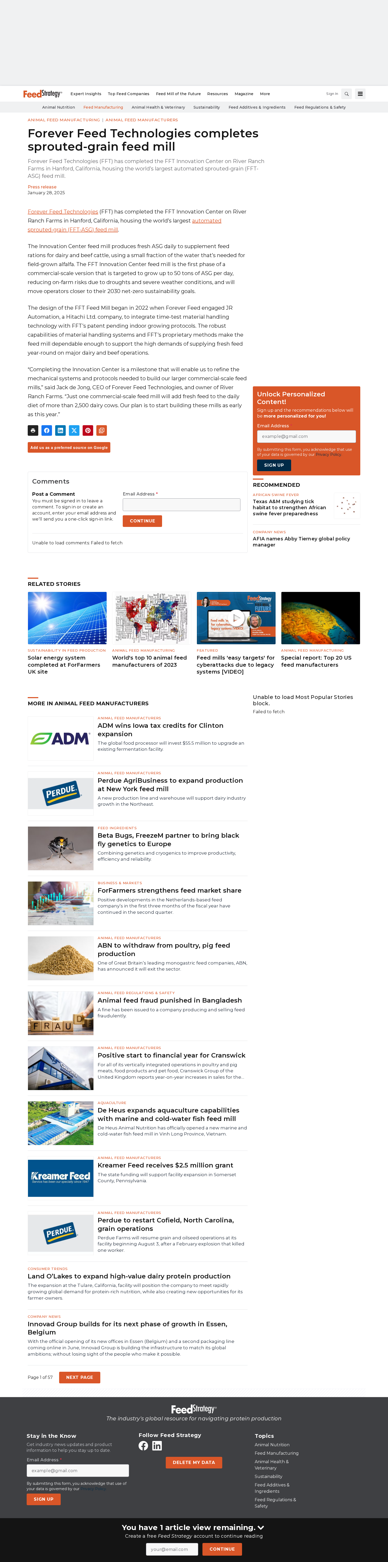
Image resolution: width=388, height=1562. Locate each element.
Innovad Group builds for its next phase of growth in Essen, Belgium (127, 1328)
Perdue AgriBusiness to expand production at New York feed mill (170, 784)
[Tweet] (74, 430)
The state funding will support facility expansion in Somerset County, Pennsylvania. (167, 1178)
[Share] (46, 430)
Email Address (140, 494)
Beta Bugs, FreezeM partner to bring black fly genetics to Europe (168, 839)
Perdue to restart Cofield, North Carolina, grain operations (166, 1224)
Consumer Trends (48, 1269)
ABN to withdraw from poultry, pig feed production (164, 949)
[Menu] (360, 94)
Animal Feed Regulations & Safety (136, 993)
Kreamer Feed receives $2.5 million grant (165, 1165)
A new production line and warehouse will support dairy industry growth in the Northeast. (172, 801)
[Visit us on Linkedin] (157, 1445)
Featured (207, 650)
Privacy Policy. (329, 454)
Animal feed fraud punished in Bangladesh (170, 1000)
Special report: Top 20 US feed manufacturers (316, 661)
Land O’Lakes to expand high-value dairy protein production (129, 1276)
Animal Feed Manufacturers (142, 119)
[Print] (33, 430)
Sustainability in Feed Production (67, 650)
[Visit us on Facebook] (143, 1445)
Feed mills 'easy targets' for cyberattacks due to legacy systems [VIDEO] (236, 665)
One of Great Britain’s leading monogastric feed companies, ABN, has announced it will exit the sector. (172, 966)
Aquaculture (112, 1103)
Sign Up (274, 464)
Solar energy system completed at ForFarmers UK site (64, 665)
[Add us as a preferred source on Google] (101, 430)
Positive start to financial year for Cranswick (171, 1055)
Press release (42, 186)
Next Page (79, 1377)
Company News (269, 532)
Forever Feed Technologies (63, 211)
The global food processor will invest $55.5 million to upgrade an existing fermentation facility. (171, 746)
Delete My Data (194, 1462)
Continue (222, 1549)
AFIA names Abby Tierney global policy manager (301, 542)
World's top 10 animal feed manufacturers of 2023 (149, 661)
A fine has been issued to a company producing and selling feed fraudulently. (171, 1013)
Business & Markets (120, 883)
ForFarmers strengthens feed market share (170, 890)
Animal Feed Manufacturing (64, 119)
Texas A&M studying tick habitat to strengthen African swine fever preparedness (289, 507)
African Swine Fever (276, 495)
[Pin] (88, 430)
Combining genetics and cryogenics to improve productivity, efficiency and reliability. (167, 856)
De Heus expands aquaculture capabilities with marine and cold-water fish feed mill (168, 1114)
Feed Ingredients (117, 828)
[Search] (346, 94)
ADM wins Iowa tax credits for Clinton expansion (161, 730)
